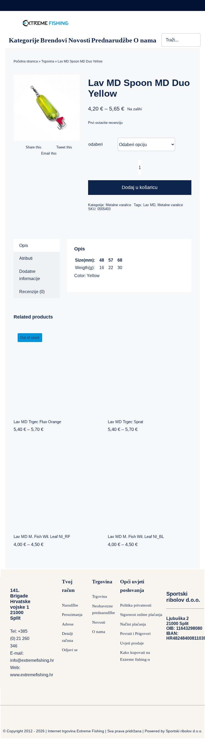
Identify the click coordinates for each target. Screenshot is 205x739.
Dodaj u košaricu (139, 187)
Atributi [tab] (26, 258)
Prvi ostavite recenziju (105, 123)
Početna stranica (26, 61)
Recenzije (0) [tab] (32, 291)
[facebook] (170, 5)
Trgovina (47, 61)
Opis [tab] (23, 245)
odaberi (95, 144)
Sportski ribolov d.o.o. (184, 731)
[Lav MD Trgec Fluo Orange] (55, 369)
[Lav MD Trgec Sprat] (149, 369)
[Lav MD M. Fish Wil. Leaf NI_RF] (55, 484)
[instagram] (180, 5)
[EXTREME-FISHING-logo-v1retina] (45, 21)
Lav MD (149, 205)
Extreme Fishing (90, 731)
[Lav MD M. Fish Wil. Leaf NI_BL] (149, 484)
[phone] (191, 5)
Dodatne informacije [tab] (29, 275)
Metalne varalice (118, 205)
